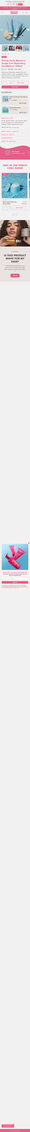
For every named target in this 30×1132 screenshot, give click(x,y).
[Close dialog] (28, 543)
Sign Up (15, 582)
